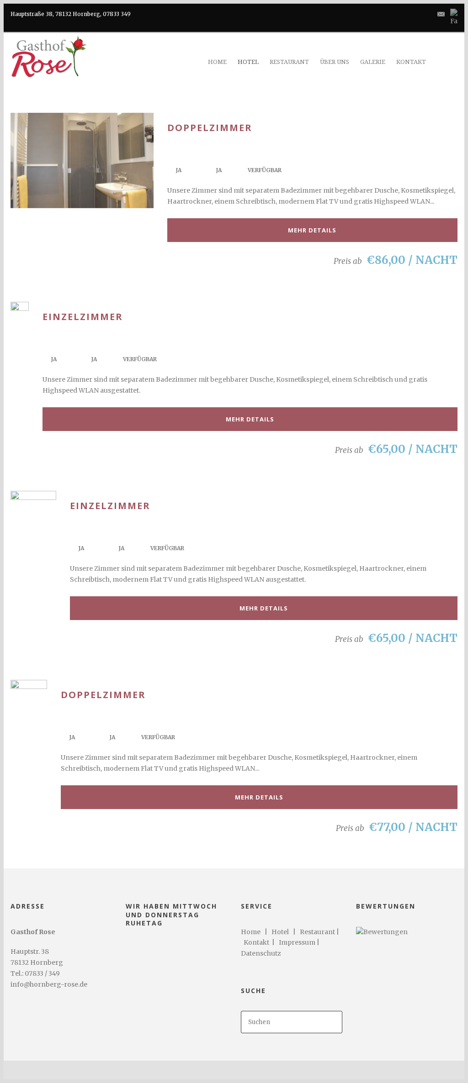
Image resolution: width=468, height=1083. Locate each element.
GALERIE (372, 61)
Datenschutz (261, 953)
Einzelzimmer (83, 316)
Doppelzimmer (209, 127)
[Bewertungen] (382, 932)
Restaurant (317, 932)
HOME (217, 61)
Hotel (280, 932)
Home (251, 932)
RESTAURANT (289, 61)
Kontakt (258, 942)
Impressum (297, 942)
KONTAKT (411, 61)
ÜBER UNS (334, 61)
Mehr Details (312, 230)
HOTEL (248, 61)
